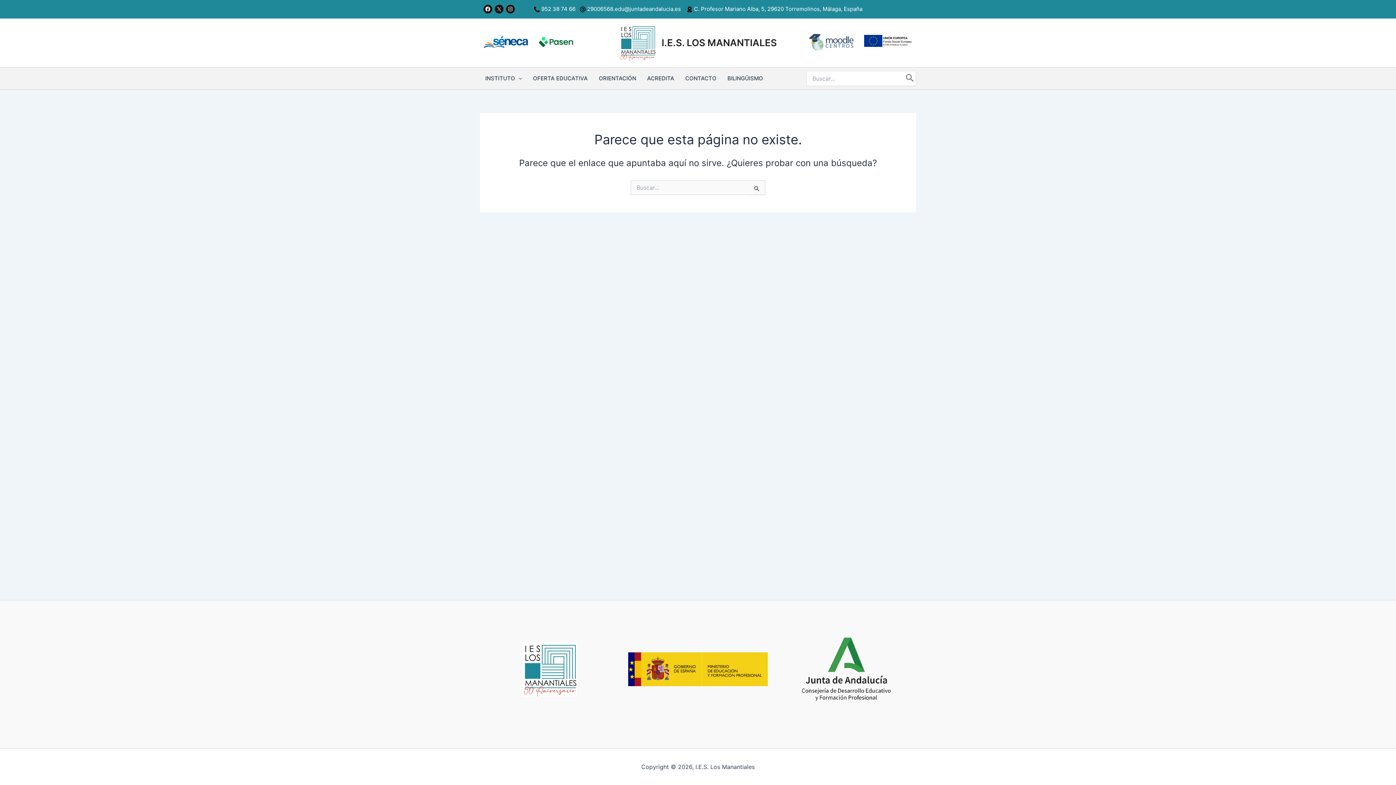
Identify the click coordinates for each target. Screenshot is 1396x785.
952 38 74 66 (558, 8)
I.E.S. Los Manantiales (719, 42)
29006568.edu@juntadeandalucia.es (633, 8)
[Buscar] (910, 78)
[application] (518, 78)
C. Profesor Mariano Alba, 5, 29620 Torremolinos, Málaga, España (777, 8)
